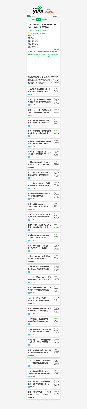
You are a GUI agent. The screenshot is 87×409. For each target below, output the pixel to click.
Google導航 (38, 30)
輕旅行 (38, 19)
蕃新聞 (33, 19)
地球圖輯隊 (44, 19)
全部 (29, 19)
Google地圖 (31, 30)
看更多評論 (56, 49)
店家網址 (45, 30)
